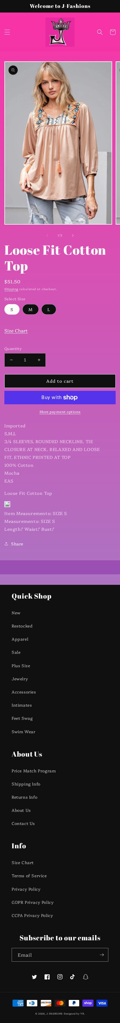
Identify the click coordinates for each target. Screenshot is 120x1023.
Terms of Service (29, 875)
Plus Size (21, 665)
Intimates (22, 705)
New (16, 612)
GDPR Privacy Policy (33, 902)
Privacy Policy (26, 889)
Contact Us (23, 823)
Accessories (24, 692)
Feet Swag (22, 718)
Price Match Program (34, 771)
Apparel (20, 639)
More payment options (60, 411)
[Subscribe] (101, 955)
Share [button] (17, 544)
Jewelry (20, 679)
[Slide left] (47, 235)
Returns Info (24, 797)
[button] (7, 32)
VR (82, 1013)
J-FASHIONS (54, 1013)
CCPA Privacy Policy (32, 915)
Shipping (11, 289)
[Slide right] (72, 235)
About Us (21, 810)
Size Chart (16, 330)
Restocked (22, 626)
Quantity (13, 348)
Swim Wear (23, 731)
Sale (16, 652)
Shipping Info (26, 784)
